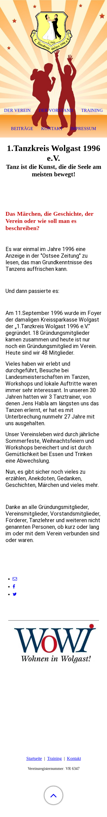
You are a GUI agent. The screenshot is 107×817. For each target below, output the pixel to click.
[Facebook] (14, 586)
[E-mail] (15, 578)
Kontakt (74, 758)
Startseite (34, 758)
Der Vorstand (56, 110)
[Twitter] (15, 594)
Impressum (83, 128)
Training (54, 758)
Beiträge (22, 128)
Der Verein (17, 110)
